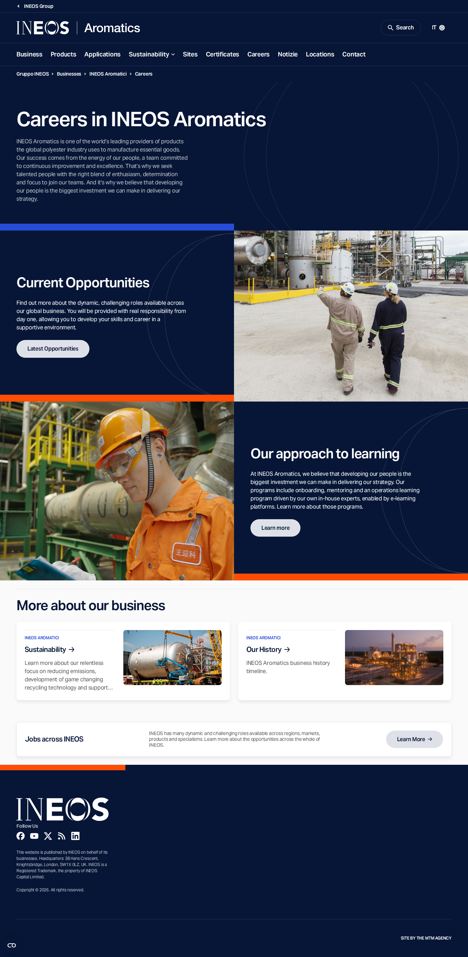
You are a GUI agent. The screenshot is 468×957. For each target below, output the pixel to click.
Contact (353, 54)
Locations (320, 54)
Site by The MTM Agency (426, 938)
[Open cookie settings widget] (11, 945)
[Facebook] (20, 836)
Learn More (411, 739)
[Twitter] (48, 836)
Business (29, 54)
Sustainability (149, 54)
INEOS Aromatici (108, 73)
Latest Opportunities (52, 348)
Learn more (275, 528)
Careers (258, 54)
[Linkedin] (75, 836)
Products (63, 54)
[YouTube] (34, 836)
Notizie (288, 54)
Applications (102, 54)
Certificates (222, 54)
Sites (190, 54)
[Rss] (62, 836)
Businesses (69, 73)
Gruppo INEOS (32, 73)
